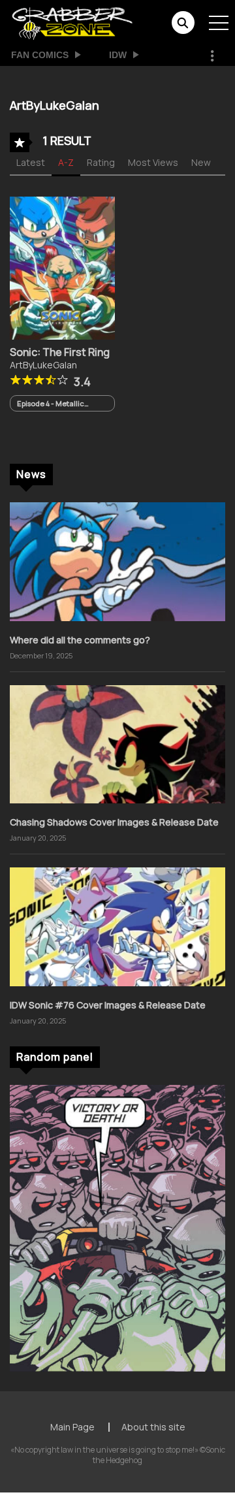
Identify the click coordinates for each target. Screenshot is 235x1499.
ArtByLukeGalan (43, 365)
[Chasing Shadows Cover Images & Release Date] (117, 743)
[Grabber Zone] (72, 22)
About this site (153, 1427)
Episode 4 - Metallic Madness (50, 403)
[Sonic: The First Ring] (62, 267)
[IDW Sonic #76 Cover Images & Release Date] (117, 926)
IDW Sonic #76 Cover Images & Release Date (108, 1005)
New (201, 162)
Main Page (72, 1427)
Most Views (153, 162)
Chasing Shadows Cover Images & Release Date (114, 822)
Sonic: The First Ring (60, 352)
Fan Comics (40, 55)
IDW (118, 55)
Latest (30, 162)
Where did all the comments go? (80, 640)
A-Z (66, 162)
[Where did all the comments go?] (117, 561)
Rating (101, 162)
